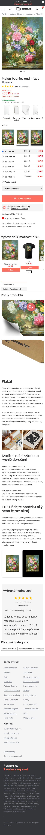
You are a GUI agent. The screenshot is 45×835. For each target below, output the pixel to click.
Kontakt (7, 672)
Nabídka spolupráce (31, 677)
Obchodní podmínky (12, 690)
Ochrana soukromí (11, 700)
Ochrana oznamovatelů (13, 756)
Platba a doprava (10, 686)
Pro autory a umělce (31, 681)
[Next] (40, 43)
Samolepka (35, 118)
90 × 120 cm (10, 177)
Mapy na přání (29, 718)
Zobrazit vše (23, 605)
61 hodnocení (24, 87)
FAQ (5, 677)
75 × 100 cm (10, 172)
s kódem (15, 94)
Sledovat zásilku (10, 668)
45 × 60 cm (9, 162)
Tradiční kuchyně (25, 649)
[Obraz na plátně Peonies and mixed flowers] (10, 250)
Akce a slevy (9, 704)
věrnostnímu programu (19, 208)
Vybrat (10, 270)
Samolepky (27, 672)
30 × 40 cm (9, 151)
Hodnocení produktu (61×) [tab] (12, 289)
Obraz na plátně (16, 119)
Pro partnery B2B (30, 704)
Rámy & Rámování (30, 668)
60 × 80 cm (9, 167)
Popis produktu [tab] (8, 284)
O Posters (8, 681)
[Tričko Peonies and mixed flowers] (29, 250)
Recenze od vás (10, 713)
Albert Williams (8, 649)
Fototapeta (26, 118)
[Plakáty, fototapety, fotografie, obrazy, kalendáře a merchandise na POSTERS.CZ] (23, 9)
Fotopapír (6, 118)
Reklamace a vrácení (12, 695)
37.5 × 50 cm (10, 156)
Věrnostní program (11, 709)
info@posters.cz (10, 738)
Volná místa (8, 718)
